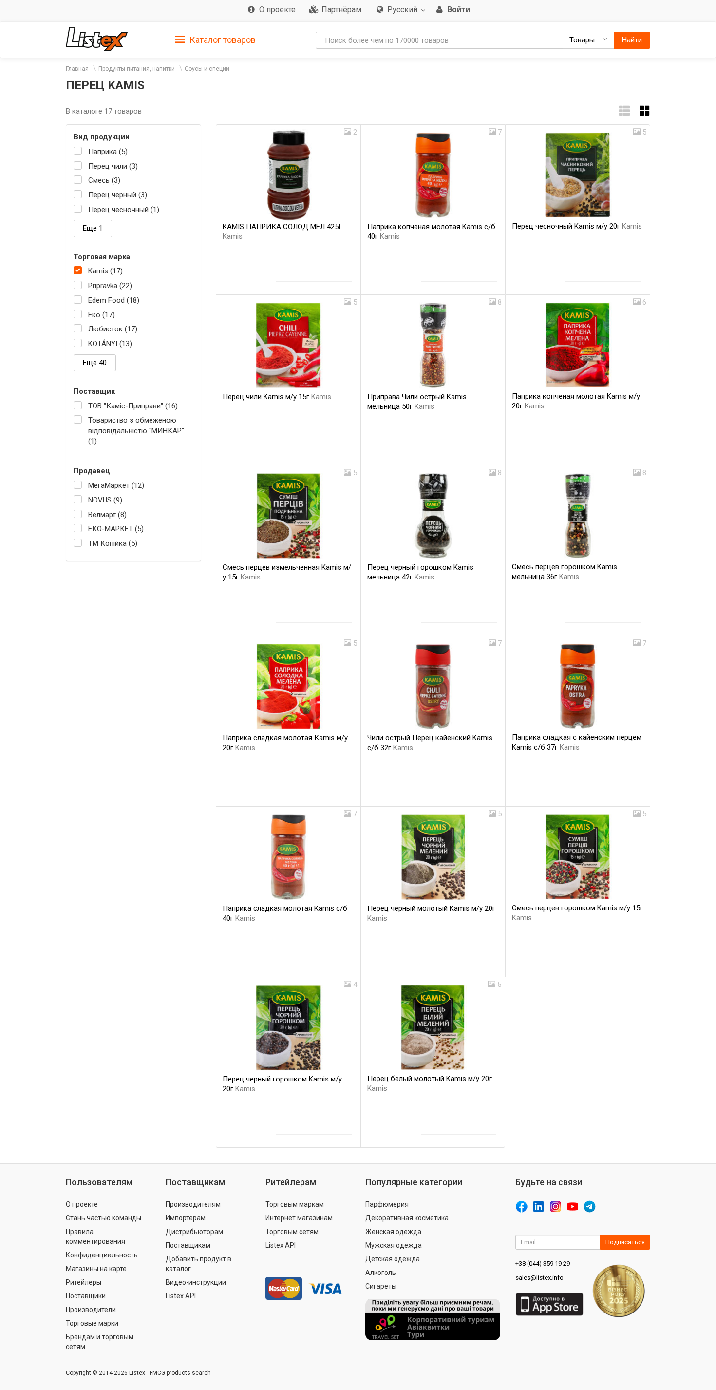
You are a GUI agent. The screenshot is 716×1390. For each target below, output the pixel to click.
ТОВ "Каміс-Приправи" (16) (133, 406)
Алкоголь (380, 1272)
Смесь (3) (104, 180)
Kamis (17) (105, 271)
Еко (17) (101, 314)
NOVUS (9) (105, 500)
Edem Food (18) (113, 300)
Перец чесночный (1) (123, 209)
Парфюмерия (387, 1204)
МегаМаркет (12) (116, 485)
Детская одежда (392, 1259)
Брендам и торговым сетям (99, 1342)
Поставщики (86, 1296)
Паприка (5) (108, 151)
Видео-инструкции (196, 1282)
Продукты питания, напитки (136, 68)
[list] (624, 110)
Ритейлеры (83, 1282)
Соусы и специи (207, 68)
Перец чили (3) (113, 166)
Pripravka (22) (110, 285)
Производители (91, 1309)
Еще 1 (93, 228)
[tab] (215, 39)
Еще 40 (95, 362)
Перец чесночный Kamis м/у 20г (577, 226)
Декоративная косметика (407, 1218)
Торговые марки (92, 1323)
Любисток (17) (112, 329)
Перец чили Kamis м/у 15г (277, 396)
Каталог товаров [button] (222, 40)
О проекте (82, 1204)
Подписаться (625, 1242)
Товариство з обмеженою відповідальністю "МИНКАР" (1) (136, 430)
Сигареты (380, 1286)
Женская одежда (393, 1232)
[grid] (645, 110)
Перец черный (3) (117, 195)
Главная (77, 68)
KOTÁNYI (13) (110, 343)
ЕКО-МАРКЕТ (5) (116, 528)
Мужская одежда (393, 1245)
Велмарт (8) (107, 514)
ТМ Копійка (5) (112, 543)
